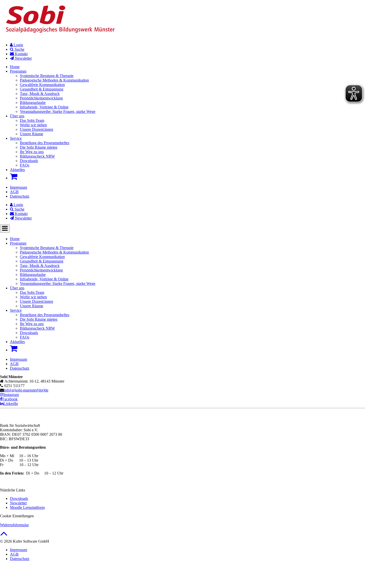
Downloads (19, 498)
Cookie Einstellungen (17, 516)
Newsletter (18, 503)
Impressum (18, 187)
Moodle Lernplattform (27, 507)
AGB (14, 192)
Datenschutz (19, 196)
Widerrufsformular (14, 525)
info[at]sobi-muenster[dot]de (26, 390)
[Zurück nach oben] (4, 536)
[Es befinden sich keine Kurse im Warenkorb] (13, 176)
